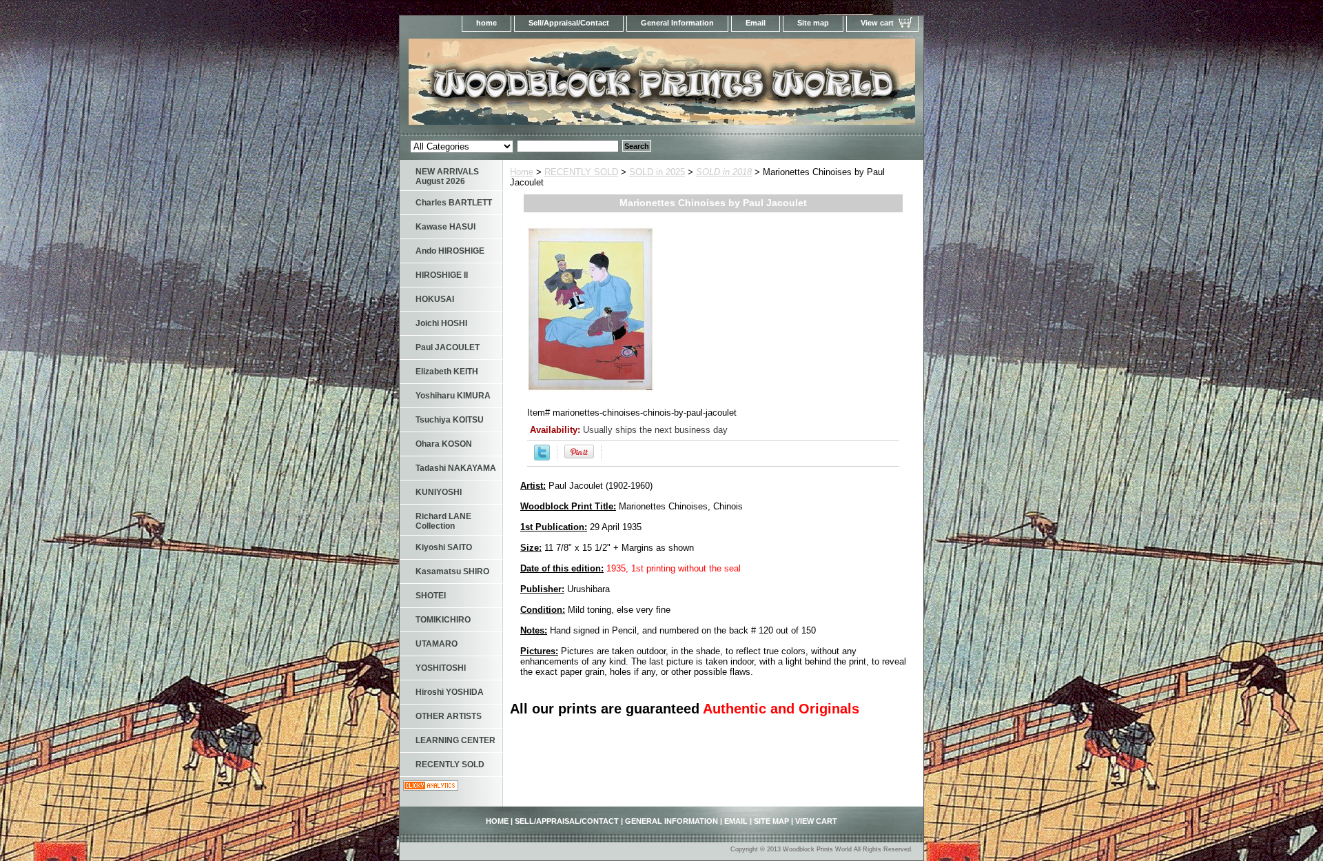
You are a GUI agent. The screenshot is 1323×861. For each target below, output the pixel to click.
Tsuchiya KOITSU (450, 420)
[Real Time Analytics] (430, 787)
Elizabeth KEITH (447, 371)
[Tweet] (542, 457)
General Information (677, 23)
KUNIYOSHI (439, 492)
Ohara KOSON (444, 444)
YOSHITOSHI (441, 668)
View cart (877, 23)
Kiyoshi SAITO (444, 547)
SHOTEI (431, 595)
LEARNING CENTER (455, 740)
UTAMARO (437, 644)
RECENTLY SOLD (581, 172)
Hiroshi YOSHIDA (450, 692)
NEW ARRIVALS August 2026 (447, 176)
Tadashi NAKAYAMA (456, 468)
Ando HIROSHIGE (450, 251)
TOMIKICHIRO (443, 620)
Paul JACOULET (448, 347)
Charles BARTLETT (454, 202)
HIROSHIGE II (442, 275)
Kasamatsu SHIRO (452, 571)
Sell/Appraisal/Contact (569, 23)
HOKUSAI (435, 299)
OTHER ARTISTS (449, 716)
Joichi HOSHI (441, 323)
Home (521, 172)
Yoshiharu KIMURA (453, 396)
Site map (813, 23)
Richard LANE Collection (443, 521)
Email (756, 23)
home (486, 23)
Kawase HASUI (445, 227)
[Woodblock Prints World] (572, 86)
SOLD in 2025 (657, 172)
